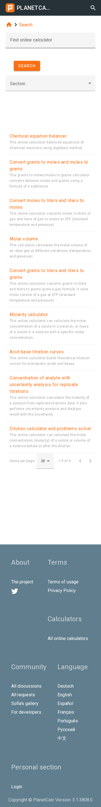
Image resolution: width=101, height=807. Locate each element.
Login (16, 786)
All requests (23, 694)
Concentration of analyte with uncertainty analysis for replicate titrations (44, 384)
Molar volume (24, 239)
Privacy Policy (62, 590)
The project (22, 582)
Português (68, 720)
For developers (26, 712)
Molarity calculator (29, 314)
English (65, 694)
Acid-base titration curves (37, 351)
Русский (66, 729)
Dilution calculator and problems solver (50, 428)
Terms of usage (63, 582)
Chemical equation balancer (38, 136)
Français (66, 712)
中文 (62, 738)
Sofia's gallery (24, 703)
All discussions (26, 686)
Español (65, 703)
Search (26, 24)
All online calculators (68, 638)
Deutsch (66, 686)
